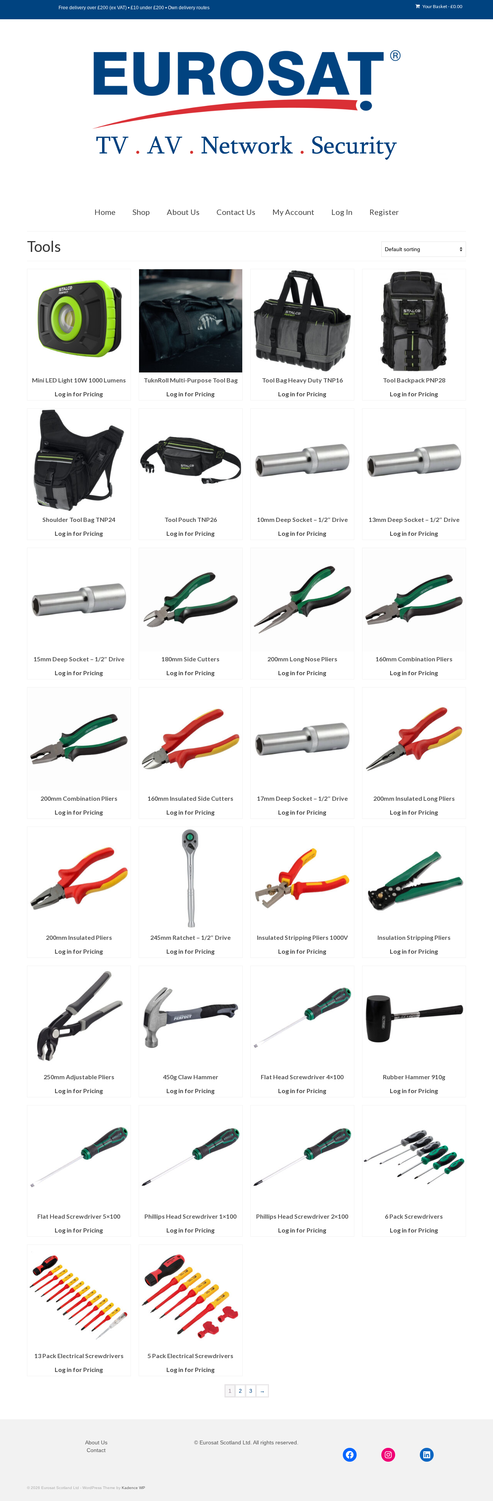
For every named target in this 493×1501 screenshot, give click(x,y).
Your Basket (442, 6)
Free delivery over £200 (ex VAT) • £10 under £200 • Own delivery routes (134, 7)
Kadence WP (133, 1488)
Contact (96, 1450)
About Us (96, 1442)
